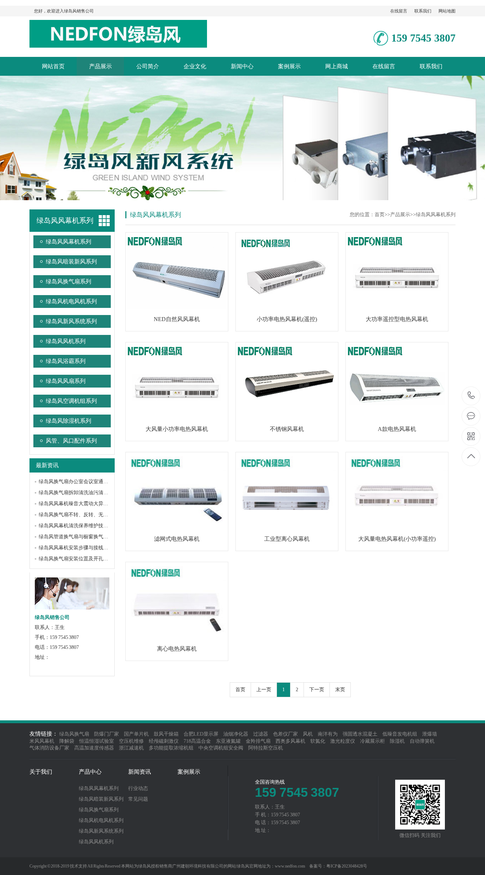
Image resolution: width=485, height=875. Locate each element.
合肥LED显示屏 (201, 734)
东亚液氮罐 (228, 741)
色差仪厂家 (285, 734)
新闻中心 (242, 66)
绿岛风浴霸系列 (66, 361)
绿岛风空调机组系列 (71, 401)
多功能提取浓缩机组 (171, 748)
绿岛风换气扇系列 (68, 281)
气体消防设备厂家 (49, 748)
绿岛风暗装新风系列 (71, 261)
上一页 (263, 689)
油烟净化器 (235, 734)
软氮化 (317, 741)
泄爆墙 (429, 734)
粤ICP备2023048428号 (346, 866)
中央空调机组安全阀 (220, 748)
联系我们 (422, 11)
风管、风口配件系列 (71, 441)
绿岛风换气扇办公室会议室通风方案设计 (83, 481)
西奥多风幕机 (290, 741)
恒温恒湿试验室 (96, 741)
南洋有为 (328, 734)
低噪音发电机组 (399, 734)
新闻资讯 (139, 772)
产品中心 (90, 772)
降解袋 (66, 741)
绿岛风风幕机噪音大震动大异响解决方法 (83, 503)
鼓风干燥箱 (166, 734)
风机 (308, 734)
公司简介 (147, 66)
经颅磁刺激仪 (164, 741)
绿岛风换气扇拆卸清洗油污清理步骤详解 (83, 492)
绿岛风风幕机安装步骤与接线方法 (76, 547)
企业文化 (195, 66)
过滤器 (260, 734)
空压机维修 (131, 741)
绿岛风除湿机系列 (68, 421)
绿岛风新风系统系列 (71, 321)
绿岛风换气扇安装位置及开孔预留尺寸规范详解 (91, 558)
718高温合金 (197, 741)
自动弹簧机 (422, 741)
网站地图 (447, 11)
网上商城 (336, 66)
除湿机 (397, 741)
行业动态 (138, 788)
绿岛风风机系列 (66, 341)
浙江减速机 (131, 748)
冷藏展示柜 (372, 741)
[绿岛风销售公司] (118, 43)
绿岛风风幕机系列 (68, 242)
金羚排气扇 (258, 741)
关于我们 (40, 772)
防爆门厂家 (106, 734)
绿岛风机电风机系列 (71, 301)
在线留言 (398, 11)
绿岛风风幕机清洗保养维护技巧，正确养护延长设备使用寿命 (106, 525)
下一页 (316, 689)
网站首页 (53, 66)
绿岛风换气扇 (74, 734)
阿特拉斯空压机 (265, 748)
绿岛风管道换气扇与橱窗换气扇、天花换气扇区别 (93, 536)
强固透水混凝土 (360, 734)
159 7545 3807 (471, 395)
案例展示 (289, 66)
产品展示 (100, 66)
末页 (340, 689)
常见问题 (138, 799)
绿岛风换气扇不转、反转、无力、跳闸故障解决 (91, 514)
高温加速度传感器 (94, 748)
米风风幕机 (41, 741)
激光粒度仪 (342, 741)
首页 (380, 214)
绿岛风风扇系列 (66, 381)
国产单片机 (136, 734)
